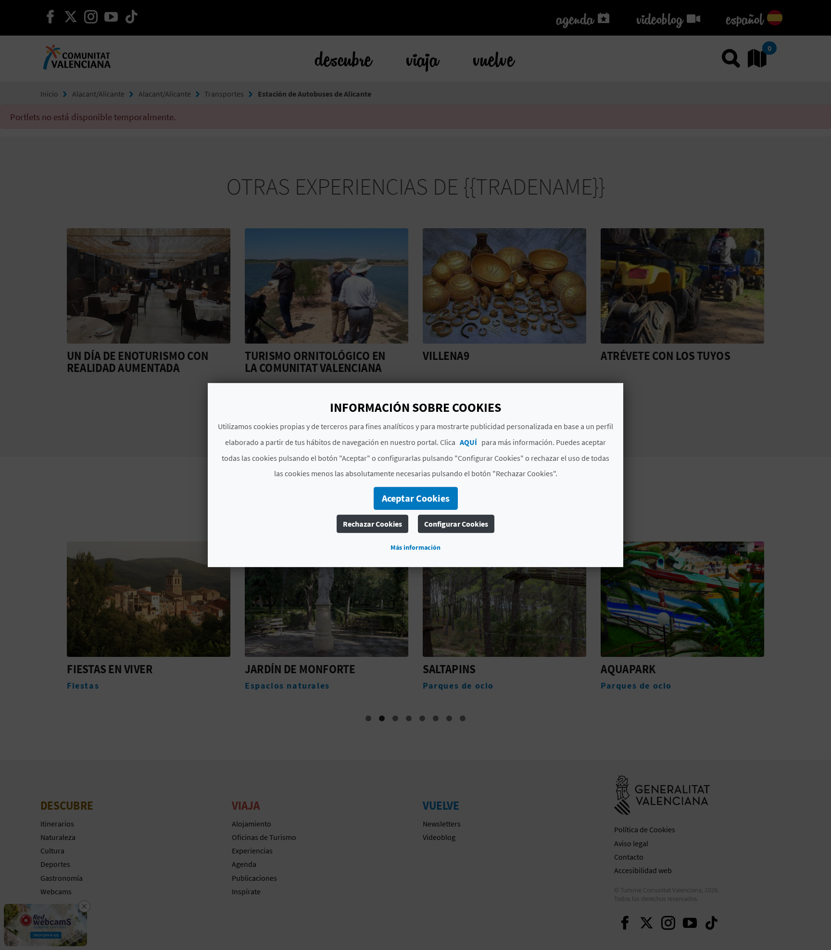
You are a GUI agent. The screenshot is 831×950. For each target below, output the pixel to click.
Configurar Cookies (456, 524)
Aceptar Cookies (416, 498)
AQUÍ (468, 442)
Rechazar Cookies (372, 524)
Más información (415, 547)
